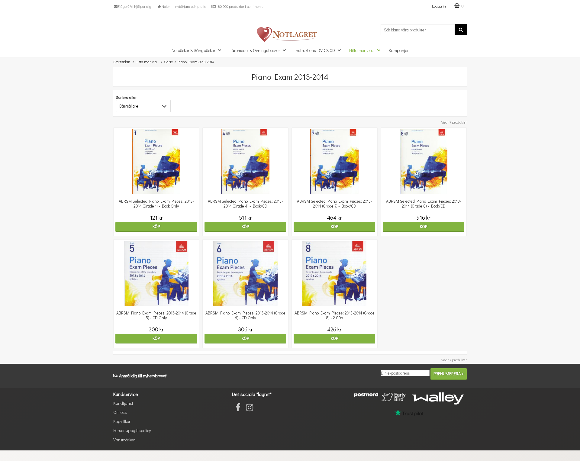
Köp (156, 226)
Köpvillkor (121, 421)
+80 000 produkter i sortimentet (240, 6)
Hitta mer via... (362, 50)
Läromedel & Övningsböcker (255, 50)
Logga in (439, 5)
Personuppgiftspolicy (132, 430)
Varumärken (124, 440)
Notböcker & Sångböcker (193, 50)
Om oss (120, 412)
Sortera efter (126, 97)
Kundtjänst (123, 403)
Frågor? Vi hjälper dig (134, 6)
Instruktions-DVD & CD (314, 50)
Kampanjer (399, 50)
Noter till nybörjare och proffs (184, 6)
